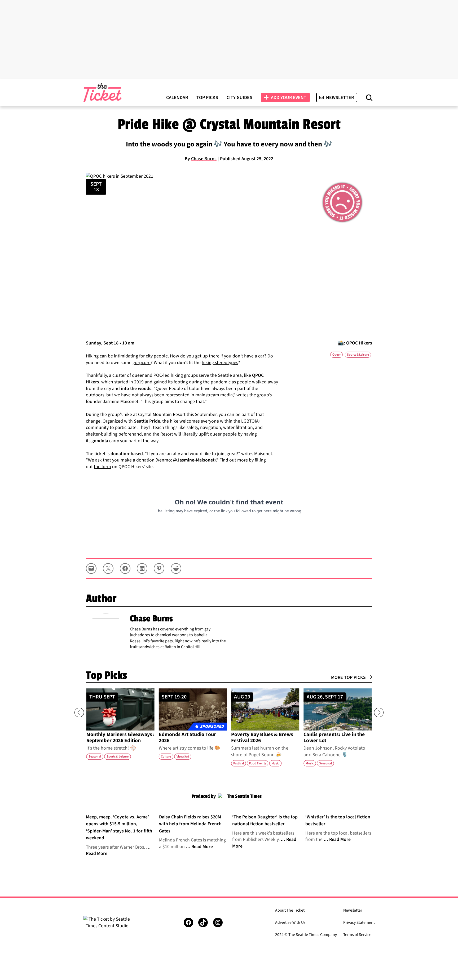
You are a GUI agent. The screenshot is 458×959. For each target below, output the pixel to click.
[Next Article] (379, 712)
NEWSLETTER (340, 97)
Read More (202, 846)
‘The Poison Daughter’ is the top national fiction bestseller (265, 820)
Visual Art (183, 756)
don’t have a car (248, 356)
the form (102, 466)
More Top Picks (348, 677)
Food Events (257, 763)
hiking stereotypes (220, 362)
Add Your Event (288, 97)
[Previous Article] (79, 712)
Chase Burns (204, 158)
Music (275, 763)
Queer (336, 354)
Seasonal (95, 756)
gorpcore (142, 362)
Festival (238, 763)
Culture (166, 756)
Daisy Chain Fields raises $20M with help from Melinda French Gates (190, 824)
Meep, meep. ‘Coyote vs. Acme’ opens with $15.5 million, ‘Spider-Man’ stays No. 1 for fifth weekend (119, 827)
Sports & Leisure (358, 354)
